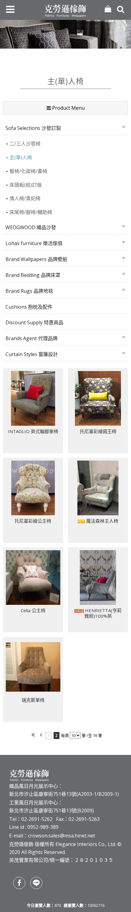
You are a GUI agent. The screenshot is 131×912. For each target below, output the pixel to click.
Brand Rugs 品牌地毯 (29, 291)
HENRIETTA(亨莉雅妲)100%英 (103, 613)
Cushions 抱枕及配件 (28, 306)
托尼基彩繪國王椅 (98, 431)
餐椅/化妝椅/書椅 (28, 171)
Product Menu (68, 108)
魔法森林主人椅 (101, 521)
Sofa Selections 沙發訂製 (33, 128)
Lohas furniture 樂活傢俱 (33, 243)
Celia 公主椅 (33, 610)
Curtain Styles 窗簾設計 (31, 354)
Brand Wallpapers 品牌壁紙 (36, 259)
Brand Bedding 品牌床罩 (32, 275)
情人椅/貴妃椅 (25, 198)
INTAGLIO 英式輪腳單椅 (33, 431)
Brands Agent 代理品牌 (31, 338)
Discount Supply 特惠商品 (34, 322)
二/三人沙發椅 (25, 143)
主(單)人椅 (20, 157)
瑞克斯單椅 (33, 700)
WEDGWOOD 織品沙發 (30, 227)
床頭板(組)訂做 (25, 185)
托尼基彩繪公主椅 (33, 521)
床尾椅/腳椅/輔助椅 (30, 212)
